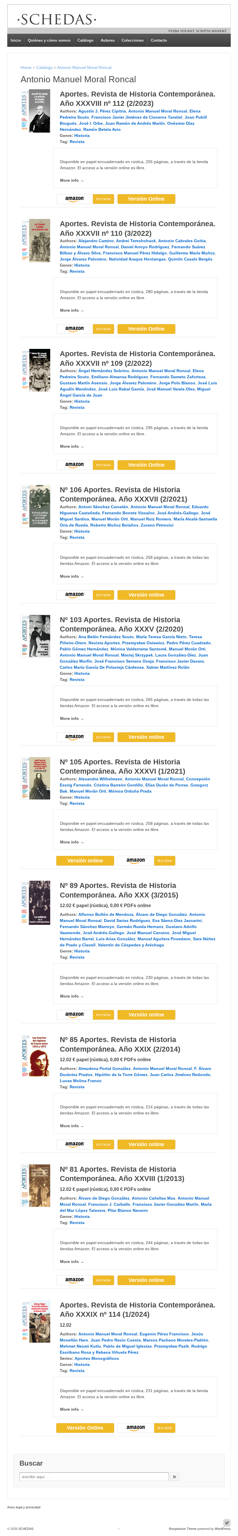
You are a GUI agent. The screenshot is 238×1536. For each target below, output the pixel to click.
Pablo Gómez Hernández (84, 649)
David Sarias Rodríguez (127, 920)
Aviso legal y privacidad (23, 1507)
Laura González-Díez (175, 655)
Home (26, 67)
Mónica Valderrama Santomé (139, 649)
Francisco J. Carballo (109, 1204)
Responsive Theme (182, 1528)
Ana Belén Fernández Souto (106, 636)
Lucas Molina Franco (81, 1080)
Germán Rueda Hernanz (140, 926)
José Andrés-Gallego (178, 513)
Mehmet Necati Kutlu (80, 1346)
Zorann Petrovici (157, 525)
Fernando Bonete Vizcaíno (128, 513)
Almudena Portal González (104, 1068)
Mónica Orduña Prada (130, 791)
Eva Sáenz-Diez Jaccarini (177, 920)
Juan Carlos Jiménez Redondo (180, 1074)
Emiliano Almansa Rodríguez (119, 376)
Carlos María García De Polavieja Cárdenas (102, 667)
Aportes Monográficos (97, 1358)
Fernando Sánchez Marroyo (87, 926)
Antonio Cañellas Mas (153, 1198)
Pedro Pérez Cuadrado (189, 643)
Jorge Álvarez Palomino (83, 259)
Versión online (146, 595)
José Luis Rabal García (121, 389)
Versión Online (146, 199)
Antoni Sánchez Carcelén (103, 506)
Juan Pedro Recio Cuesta (116, 1340)
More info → (72, 180)
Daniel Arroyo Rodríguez (145, 247)
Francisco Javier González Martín (166, 1204)
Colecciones (133, 40)
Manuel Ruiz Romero (150, 519)
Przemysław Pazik (171, 1346)
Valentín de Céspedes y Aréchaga (131, 945)
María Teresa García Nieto (161, 636)
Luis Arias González (115, 938)
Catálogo (85, 40)
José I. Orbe (91, 123)
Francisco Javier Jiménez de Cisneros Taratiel (136, 117)
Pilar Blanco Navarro (128, 1210)
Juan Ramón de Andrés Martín (135, 123)
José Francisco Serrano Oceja (124, 661)
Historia (82, 135)
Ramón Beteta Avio (102, 129)
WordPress (223, 1528)
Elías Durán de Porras (166, 785)
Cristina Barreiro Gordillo (118, 785)
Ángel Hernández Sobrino (103, 370)
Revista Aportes (104, 643)
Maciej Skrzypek (137, 655)
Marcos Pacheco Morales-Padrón (175, 1340)
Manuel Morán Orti (109, 519)
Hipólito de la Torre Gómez (121, 1074)
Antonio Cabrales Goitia (182, 240)
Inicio (16, 40)
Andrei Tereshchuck (136, 240)
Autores (108, 40)
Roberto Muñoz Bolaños (114, 525)
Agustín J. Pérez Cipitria (102, 111)
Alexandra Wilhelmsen (100, 779)
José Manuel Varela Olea (170, 389)
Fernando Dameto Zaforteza (177, 376)
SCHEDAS (25, 1528)
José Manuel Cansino (148, 932)
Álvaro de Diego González (161, 914)
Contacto (159, 40)
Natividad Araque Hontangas (137, 259)
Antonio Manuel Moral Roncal (84, 67)
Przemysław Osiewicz (143, 643)
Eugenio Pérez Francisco (164, 1334)
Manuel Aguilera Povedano (164, 938)
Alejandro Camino (96, 240)
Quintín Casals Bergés (190, 259)
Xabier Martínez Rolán (168, 667)
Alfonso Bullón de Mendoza (106, 914)
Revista (77, 141)
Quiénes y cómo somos (49, 40)
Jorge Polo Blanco (177, 383)
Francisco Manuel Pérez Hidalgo (135, 253)
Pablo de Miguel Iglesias (127, 1346)
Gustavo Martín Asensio (83, 383)
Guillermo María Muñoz (192, 253)
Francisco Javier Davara (180, 661)
